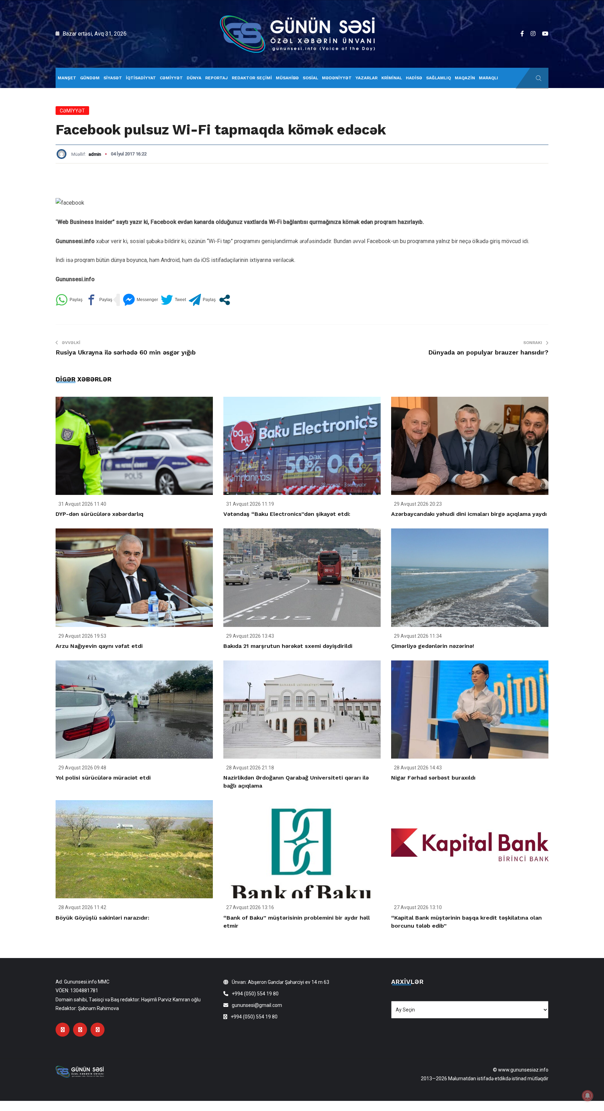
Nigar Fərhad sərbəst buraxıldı (433, 777)
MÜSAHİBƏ (287, 77)
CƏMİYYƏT (171, 77)
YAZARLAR (366, 77)
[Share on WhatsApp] (69, 300)
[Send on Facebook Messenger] (140, 300)
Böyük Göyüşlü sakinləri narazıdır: (102, 917)
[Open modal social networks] (224, 300)
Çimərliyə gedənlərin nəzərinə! (432, 646)
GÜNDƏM (90, 77)
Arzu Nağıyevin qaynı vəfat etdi (99, 646)
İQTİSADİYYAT (141, 77)
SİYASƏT (112, 77)
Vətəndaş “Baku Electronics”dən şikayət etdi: (286, 514)
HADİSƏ (414, 77)
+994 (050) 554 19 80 (255, 993)
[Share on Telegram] (202, 300)
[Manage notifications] (587, 1095)
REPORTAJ (216, 77)
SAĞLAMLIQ (438, 77)
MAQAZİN (465, 77)
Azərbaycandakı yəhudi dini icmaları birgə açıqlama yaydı (469, 514)
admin (94, 154)
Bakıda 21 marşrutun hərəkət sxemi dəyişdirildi (287, 646)
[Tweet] (173, 300)
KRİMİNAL (391, 77)
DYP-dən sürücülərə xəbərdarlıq (99, 514)
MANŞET (67, 77)
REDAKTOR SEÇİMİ (252, 77)
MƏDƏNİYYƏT (337, 77)
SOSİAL (310, 77)
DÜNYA (194, 77)
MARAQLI (488, 77)
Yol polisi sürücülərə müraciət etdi (103, 777)
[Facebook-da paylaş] (98, 300)
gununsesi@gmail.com (257, 1005)
